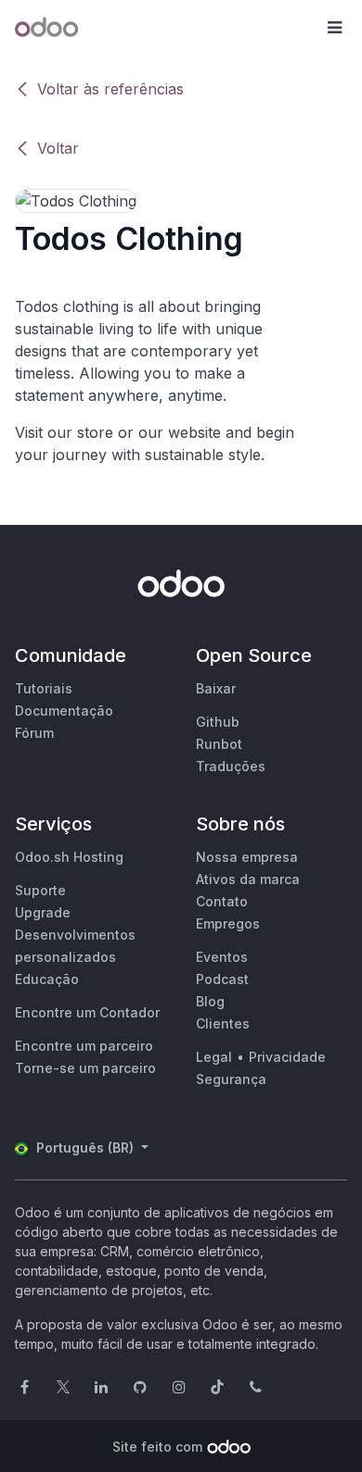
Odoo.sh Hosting (69, 857)
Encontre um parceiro (84, 1046)
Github (217, 722)
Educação (47, 979)
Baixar (216, 688)
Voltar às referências (110, 89)
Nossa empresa (247, 857)
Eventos (222, 957)
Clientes (223, 1023)
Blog (210, 1001)
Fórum (34, 733)
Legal (214, 1057)
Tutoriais (43, 688)
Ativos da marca (248, 879)
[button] (334, 28)
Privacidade (287, 1057)
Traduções (230, 766)
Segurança (231, 1079)
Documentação (64, 710)
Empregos (228, 923)
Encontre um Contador (87, 1012)
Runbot (219, 744)
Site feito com (157, 1446)
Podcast (222, 979)
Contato (222, 901)
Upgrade (43, 912)
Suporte (40, 890)
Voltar (58, 148)
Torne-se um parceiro (85, 1068)
